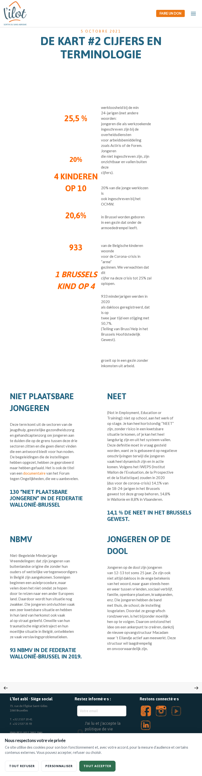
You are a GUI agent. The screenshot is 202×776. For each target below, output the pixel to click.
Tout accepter (97, 766)
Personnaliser (58, 766)
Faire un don (170, 13)
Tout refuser (21, 766)
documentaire (34, 473)
